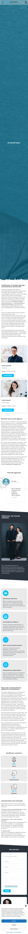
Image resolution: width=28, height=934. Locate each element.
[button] (26, 905)
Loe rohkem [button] (14, 497)
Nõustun (14, 921)
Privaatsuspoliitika (17, 932)
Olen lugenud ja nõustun (11, 886)
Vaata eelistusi (14, 929)
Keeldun (14, 925)
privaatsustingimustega (11, 887)
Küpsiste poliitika (9, 932)
